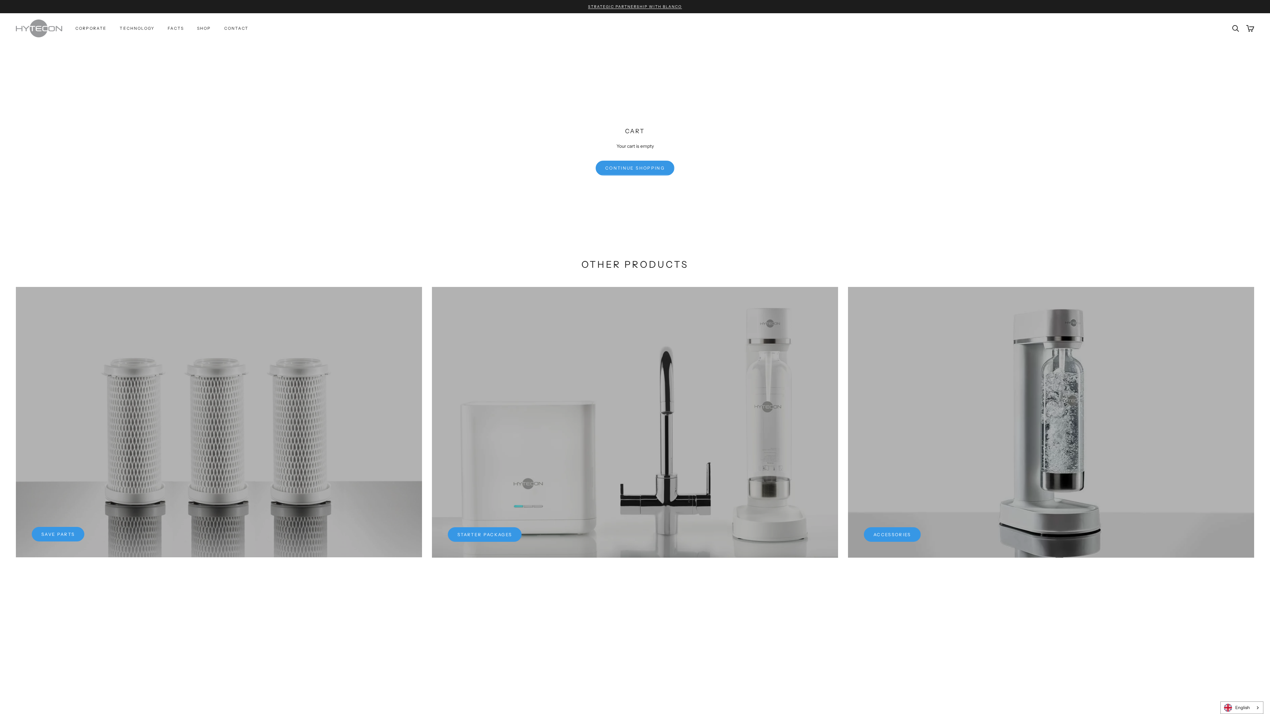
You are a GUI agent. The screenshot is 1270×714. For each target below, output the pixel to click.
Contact (236, 28)
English (1242, 707)
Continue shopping (635, 168)
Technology (137, 28)
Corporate (90, 28)
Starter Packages (484, 534)
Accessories (892, 534)
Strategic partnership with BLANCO (635, 6)
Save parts (58, 534)
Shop (204, 28)
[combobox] (1241, 707)
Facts (176, 28)
